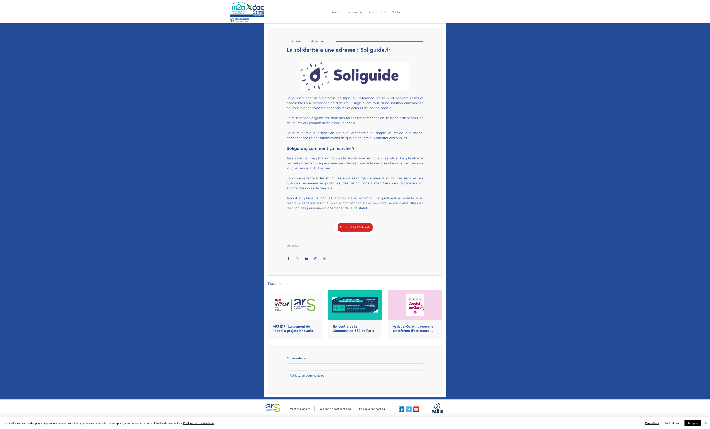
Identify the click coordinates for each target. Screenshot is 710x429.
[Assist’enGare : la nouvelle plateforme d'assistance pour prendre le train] (415, 305)
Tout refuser (672, 423)
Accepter (693, 423)
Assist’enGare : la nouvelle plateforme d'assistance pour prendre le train (413, 328)
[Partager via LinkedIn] (306, 258)
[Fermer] (705, 423)
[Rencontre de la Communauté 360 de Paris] (355, 305)
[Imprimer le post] (324, 258)
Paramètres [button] (652, 423)
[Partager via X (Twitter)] (297, 258)
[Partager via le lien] (315, 258)
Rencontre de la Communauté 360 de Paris (353, 328)
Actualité (292, 245)
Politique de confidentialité (198, 423)
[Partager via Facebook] (288, 258)
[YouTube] (416, 409)
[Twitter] (409, 409)
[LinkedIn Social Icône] (401, 409)
